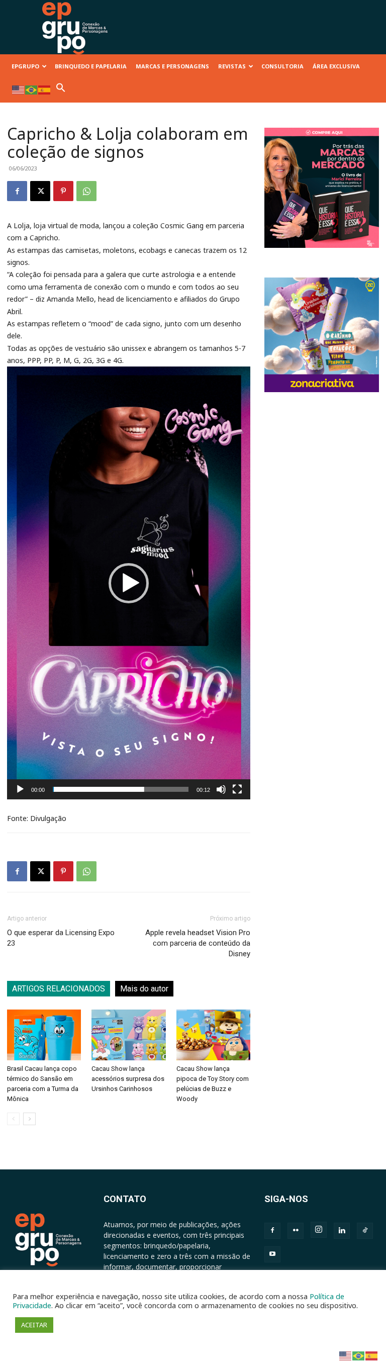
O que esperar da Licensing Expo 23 (61, 938)
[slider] (120, 789)
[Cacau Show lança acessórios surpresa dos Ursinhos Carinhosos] (128, 1035)
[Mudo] (221, 789)
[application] (128, 583)
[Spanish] (44, 89)
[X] (40, 191)
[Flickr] (295, 1231)
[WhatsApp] (86, 191)
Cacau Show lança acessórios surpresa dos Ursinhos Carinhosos (127, 1078)
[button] (60, 90)
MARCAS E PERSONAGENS (172, 66)
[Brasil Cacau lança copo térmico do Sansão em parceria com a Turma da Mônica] (44, 1035)
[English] (18, 89)
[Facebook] (17, 191)
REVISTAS (232, 66)
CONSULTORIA (282, 66)
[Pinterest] (63, 191)
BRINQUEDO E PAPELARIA (91, 66)
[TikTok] (365, 1231)
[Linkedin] (342, 1231)
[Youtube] (272, 1254)
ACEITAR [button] (34, 1324)
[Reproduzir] (20, 789)
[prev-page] (13, 1119)
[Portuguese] (31, 89)
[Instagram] (319, 1230)
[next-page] (29, 1119)
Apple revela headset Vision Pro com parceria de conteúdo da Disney (197, 943)
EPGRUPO (25, 66)
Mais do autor (144, 988)
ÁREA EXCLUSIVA (336, 66)
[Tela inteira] (237, 789)
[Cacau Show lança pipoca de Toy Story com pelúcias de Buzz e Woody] (213, 1035)
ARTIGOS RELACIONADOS (58, 988)
